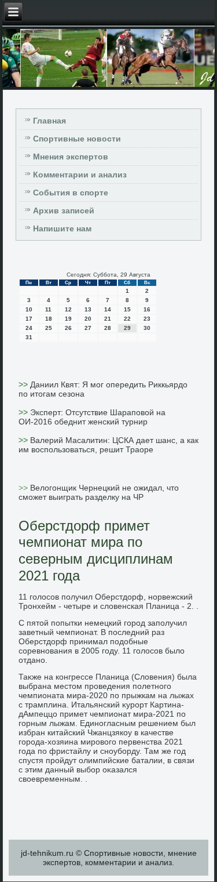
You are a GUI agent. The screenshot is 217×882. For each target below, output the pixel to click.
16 (147, 309)
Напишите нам (62, 228)
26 (68, 328)
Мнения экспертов (70, 156)
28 (107, 328)
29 (127, 328)
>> (24, 384)
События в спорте (70, 192)
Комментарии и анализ (80, 174)
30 (147, 328)
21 (107, 318)
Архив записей (63, 210)
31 (28, 337)
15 (127, 309)
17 (28, 318)
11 (48, 309)
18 (48, 318)
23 (147, 318)
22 (127, 318)
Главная (49, 120)
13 (87, 309)
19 (68, 318)
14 (107, 309)
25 (48, 328)
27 (87, 328)
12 (68, 309)
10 (28, 309)
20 (87, 318)
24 (28, 328)
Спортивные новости (77, 138)
